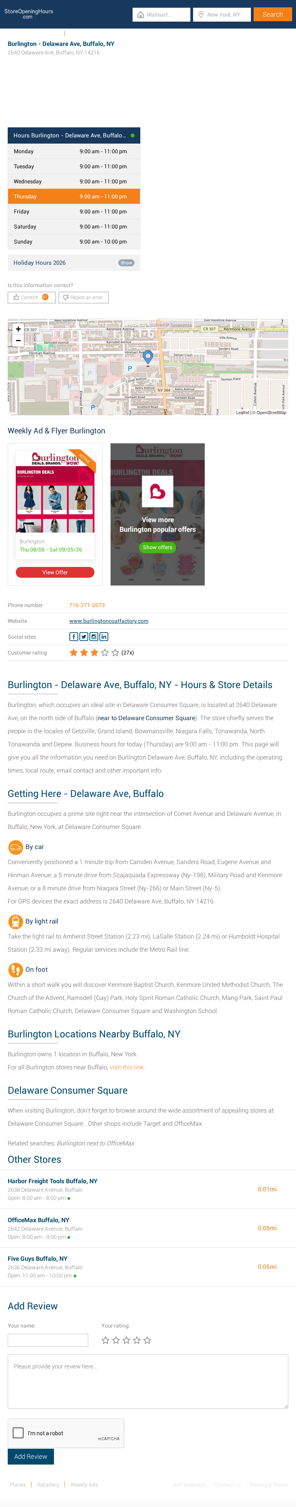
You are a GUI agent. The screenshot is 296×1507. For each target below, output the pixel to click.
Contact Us (227, 1485)
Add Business (189, 1485)
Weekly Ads (45, 33)
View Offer (55, 572)
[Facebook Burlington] (73, 637)
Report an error (87, 297)
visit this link (127, 1067)
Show (126, 263)
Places (18, 1485)
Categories (83, 33)
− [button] (18, 340)
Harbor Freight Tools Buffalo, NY (53, 1181)
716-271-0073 (87, 605)
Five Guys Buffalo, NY (37, 1258)
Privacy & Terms (268, 1485)
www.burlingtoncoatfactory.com (108, 621)
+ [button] (18, 329)
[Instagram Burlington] (93, 637)
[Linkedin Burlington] (103, 637)
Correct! (34, 297)
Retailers (48, 1485)
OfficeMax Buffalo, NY (38, 1220)
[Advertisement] (148, 102)
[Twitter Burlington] (83, 637)
